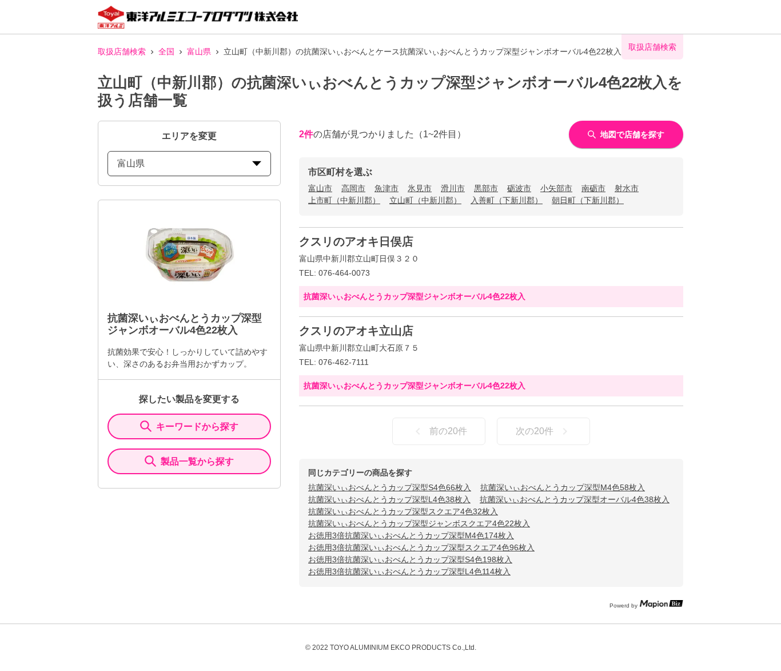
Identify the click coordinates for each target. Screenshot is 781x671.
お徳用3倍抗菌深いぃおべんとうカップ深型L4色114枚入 (409, 571)
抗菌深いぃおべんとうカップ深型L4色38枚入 (389, 499)
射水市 (627, 188)
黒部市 (486, 188)
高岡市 (353, 188)
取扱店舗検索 (122, 51)
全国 (166, 51)
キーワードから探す (197, 426)
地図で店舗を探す (632, 134)
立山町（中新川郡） (425, 200)
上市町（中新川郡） (344, 200)
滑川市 (453, 188)
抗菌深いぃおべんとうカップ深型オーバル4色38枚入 (575, 499)
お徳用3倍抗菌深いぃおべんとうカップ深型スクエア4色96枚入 (421, 547)
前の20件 (448, 431)
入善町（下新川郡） (507, 200)
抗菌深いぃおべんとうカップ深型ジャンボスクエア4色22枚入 (419, 523)
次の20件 (534, 431)
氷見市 (420, 188)
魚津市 (386, 188)
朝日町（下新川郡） (588, 200)
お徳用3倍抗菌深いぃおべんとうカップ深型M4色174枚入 (411, 535)
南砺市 (593, 188)
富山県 (199, 51)
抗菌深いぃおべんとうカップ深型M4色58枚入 (562, 487)
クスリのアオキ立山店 (356, 330)
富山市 (320, 188)
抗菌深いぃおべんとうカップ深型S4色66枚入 (389, 487)
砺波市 (519, 188)
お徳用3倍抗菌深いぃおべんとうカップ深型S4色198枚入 (410, 559)
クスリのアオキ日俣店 (356, 241)
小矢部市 (556, 188)
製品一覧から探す (197, 461)
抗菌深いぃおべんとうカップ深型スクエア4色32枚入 (403, 511)
